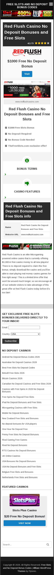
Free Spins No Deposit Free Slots (18, 397)
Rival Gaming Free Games (14, 440)
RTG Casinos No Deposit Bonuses (19, 450)
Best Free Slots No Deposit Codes (18, 367)
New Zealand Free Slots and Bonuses (20, 418)
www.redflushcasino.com (27, 101)
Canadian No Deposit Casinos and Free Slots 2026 (26, 384)
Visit (27, 74)
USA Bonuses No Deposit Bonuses (19, 461)
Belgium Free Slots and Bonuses (17, 472)
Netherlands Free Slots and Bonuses (20, 477)
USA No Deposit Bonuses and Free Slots (21, 466)
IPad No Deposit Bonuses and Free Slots (21, 402)
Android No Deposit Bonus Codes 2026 (21, 357)
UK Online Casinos (11, 456)
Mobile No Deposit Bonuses (15, 413)
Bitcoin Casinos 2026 (12, 378)
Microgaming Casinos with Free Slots (19, 408)
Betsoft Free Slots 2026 (13, 373)
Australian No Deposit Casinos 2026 (19, 362)
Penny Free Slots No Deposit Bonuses (20, 434)
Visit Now (25, 523)
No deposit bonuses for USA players (19, 424)
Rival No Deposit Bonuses (14, 445)
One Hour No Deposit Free (15, 429)
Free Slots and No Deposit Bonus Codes (27, 6)
